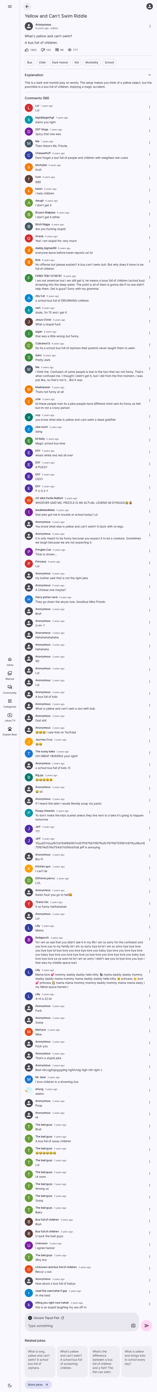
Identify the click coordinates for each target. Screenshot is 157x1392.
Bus (29, 62)
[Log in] (150, 6)
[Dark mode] (10, 1385)
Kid (77, 62)
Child (42, 62)
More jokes (35, 1384)
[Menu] (10, 6)
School (109, 62)
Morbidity (91, 62)
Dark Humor (60, 62)
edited (54, 28)
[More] (150, 26)
